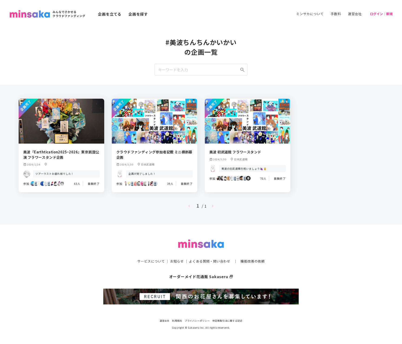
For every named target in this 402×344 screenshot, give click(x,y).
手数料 (336, 13)
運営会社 (355, 13)
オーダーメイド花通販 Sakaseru (201, 276)
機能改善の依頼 (253, 261)
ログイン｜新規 (381, 13)
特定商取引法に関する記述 (227, 320)
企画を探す (138, 14)
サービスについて (151, 261)
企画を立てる (109, 14)
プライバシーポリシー (197, 320)
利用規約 (177, 320)
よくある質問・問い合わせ (209, 261)
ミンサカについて (310, 13)
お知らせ (177, 261)
